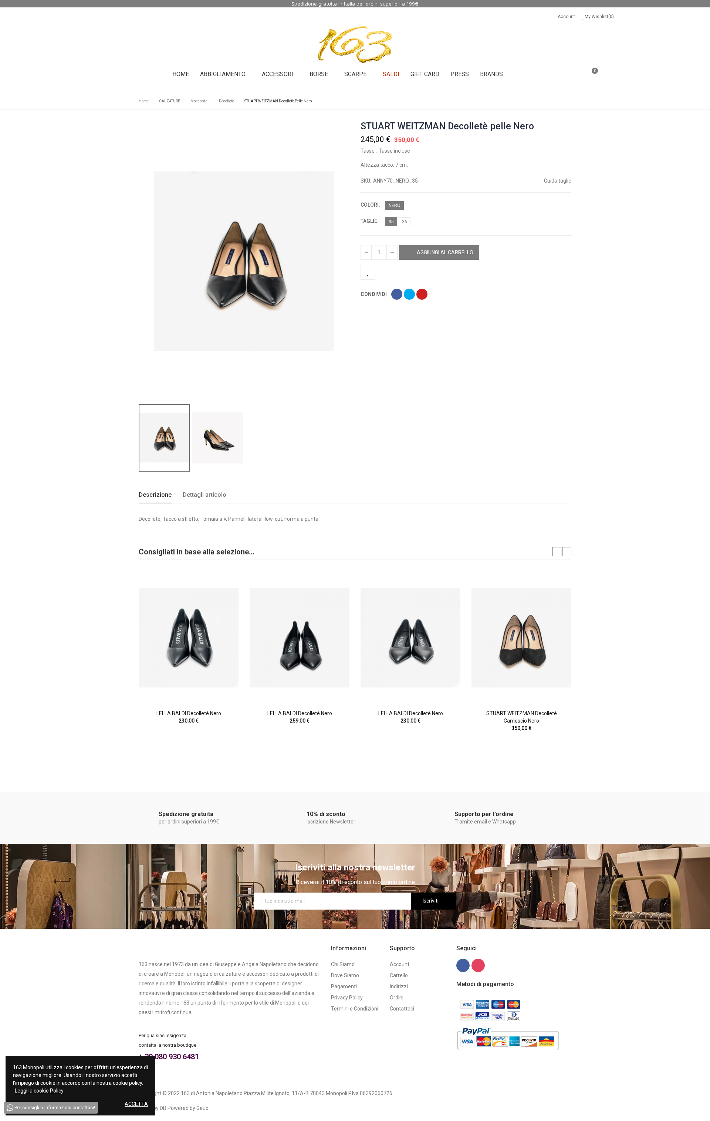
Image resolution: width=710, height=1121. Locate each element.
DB (163, 1108)
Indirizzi (399, 986)
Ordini (396, 998)
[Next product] (566, 126)
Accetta (136, 1104)
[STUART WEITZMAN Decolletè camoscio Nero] (521, 637)
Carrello (399, 975)
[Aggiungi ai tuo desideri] (368, 272)
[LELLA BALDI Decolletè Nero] (189, 637)
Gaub (202, 1108)
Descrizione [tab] (155, 494)
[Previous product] (557, 126)
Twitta (409, 294)
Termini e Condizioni (354, 1009)
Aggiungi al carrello (444, 252)
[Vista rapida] (220, 598)
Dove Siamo (345, 975)
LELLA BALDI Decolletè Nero (188, 713)
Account (566, 16)
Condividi (396, 294)
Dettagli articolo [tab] (204, 494)
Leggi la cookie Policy (39, 1091)
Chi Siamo (343, 964)
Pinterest (421, 294)
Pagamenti (344, 986)
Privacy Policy (347, 998)
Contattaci (402, 1009)
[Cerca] (570, 74)
